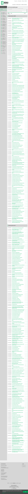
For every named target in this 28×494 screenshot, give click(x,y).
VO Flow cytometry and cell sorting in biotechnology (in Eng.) (17, 363)
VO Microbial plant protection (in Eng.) (17, 360)
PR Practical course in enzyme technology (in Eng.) (18, 102)
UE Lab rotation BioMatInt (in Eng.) (16, 424)
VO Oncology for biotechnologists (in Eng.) (17, 412)
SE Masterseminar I (14, 304)
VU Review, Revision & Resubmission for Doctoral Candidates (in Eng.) (17, 206)
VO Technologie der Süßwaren (16, 314)
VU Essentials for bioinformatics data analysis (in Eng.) (18, 386)
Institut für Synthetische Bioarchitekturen (4, 39)
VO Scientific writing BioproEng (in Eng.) (17, 212)
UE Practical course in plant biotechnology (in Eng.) (18, 365)
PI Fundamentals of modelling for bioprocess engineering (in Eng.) (18, 240)
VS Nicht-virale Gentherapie (15, 237)
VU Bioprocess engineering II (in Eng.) (17, 152)
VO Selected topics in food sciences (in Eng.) (18, 227)
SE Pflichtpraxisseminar (15, 418)
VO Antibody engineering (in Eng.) (16, 179)
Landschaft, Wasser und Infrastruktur (2, 470)
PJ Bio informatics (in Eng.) (15, 142)
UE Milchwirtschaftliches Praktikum (16, 355)
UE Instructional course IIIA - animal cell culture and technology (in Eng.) (18, 208)
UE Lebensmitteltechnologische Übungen (17, 91)
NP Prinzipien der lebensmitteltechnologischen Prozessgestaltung (18, 58)
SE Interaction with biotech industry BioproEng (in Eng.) (18, 432)
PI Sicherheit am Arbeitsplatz (15, 73)
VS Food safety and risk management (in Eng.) (18, 114)
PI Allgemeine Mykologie (15, 293)
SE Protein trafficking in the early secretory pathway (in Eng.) (17, 33)
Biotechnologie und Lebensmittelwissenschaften (4, 467)
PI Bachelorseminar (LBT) (15, 59)
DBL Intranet (3, 53)
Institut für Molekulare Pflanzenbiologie (4, 31)
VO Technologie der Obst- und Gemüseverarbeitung (16, 97)
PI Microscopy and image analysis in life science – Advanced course (17, 244)
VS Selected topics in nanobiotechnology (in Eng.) (17, 29)
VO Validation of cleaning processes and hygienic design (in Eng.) (17, 338)
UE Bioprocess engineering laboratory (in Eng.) (18, 153)
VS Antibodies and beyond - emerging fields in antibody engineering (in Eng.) (18, 396)
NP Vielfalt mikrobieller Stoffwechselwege (17, 294)
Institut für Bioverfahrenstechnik (4, 13)
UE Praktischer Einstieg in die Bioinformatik (17, 30)
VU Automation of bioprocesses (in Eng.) (17, 383)
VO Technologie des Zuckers (15, 99)
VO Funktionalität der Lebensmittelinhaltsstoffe (18, 310)
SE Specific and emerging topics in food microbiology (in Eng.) (17, 334)
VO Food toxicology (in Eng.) (15, 348)
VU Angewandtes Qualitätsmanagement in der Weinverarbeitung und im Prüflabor (18, 134)
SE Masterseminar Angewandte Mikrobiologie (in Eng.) (18, 23)
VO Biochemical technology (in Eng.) (17, 321)
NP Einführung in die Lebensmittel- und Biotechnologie (17, 44)
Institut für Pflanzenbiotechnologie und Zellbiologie (3, 35)
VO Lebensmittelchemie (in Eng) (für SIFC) (17, 117)
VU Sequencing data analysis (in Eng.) (17, 398)
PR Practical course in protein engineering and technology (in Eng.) (18, 112)
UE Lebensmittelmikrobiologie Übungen (17, 135)
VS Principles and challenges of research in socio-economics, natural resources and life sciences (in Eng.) (17, 218)
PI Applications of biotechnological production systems (18, 71)
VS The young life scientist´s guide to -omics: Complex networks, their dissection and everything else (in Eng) (18, 233)
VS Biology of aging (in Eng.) (15, 366)
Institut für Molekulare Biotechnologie (4, 28)
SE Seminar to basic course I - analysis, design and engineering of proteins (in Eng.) (18, 200)
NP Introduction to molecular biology (16, 46)
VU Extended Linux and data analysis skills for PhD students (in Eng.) (18, 451)
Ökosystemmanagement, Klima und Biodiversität (4, 476)
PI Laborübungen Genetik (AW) (16, 78)
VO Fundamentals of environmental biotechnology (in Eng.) (16, 394)
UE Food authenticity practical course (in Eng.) (18, 330)
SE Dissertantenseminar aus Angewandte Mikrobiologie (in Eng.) (17, 423)
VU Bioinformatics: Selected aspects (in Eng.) (18, 166)
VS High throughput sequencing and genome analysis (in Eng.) (18, 388)
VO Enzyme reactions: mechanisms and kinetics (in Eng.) (18, 323)
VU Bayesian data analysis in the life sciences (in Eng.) (18, 169)
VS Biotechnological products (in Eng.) (17, 238)
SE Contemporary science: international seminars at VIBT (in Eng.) (17, 229)
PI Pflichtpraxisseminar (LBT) (16, 263)
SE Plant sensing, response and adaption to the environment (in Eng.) (18, 194)
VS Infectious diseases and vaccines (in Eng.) (18, 175)
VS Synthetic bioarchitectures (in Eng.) (17, 180)
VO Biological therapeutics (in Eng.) (16, 159)
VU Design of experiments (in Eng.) (16, 25)
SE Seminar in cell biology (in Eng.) (16, 192)
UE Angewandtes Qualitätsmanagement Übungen (17, 129)
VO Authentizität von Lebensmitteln (16, 329)
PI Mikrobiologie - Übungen (15, 298)
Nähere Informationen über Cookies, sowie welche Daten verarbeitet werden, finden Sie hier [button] (12, 493)
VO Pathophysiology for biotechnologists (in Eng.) (17, 410)
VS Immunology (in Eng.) (15, 361)
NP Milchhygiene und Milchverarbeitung (17, 279)
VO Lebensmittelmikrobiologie (16, 126)
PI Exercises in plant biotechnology (16, 285)
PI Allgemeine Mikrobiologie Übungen (17, 45)
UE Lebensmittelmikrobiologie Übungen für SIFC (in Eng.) (17, 116)
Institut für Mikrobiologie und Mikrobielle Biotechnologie (4, 25)
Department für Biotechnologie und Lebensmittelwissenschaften (16, 8)
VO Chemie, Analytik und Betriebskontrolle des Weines (18, 105)
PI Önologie (13, 79)
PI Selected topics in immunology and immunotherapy (17, 291)
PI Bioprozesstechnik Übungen (16, 49)
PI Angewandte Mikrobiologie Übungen (17, 50)
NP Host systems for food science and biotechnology (17, 69)
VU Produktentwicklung (15, 132)
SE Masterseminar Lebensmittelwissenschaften (18, 85)
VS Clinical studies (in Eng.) (15, 156)
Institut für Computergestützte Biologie (4, 16)
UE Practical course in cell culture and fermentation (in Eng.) (17, 161)
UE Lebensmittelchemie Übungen (16, 125)
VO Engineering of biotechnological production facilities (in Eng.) (18, 164)
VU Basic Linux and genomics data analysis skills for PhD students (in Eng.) (17, 222)
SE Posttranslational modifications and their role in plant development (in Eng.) (18, 242)
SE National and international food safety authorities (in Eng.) (17, 340)
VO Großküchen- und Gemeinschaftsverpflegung (15, 93)
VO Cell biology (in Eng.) (15, 404)
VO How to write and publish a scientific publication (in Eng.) (17, 27)
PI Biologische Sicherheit (15, 74)
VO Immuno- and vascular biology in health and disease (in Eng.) (18, 376)
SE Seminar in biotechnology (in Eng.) (17, 384)
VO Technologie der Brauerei (16, 96)
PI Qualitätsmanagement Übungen (16, 54)
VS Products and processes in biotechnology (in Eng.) (18, 155)
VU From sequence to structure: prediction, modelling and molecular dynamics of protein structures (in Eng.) (18, 307)
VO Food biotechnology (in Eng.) (16, 313)
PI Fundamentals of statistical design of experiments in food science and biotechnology (18, 67)
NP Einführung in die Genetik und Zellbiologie (18, 40)
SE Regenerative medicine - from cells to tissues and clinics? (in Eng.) (17, 18)
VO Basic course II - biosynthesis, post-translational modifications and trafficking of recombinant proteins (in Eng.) (17, 438)
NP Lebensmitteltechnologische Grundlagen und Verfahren (17, 56)
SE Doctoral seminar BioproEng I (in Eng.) (17, 430)
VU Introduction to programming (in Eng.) (17, 176)
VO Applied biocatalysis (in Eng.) (16, 324)
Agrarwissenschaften (4, 465)
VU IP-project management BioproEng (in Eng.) (18, 211)
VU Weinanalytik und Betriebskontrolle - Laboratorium (17, 107)
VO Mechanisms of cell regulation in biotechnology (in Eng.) (16, 381)
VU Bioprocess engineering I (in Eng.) (17, 146)
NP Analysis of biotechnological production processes (17, 274)
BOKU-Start (9, 8)
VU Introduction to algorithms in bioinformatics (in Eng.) (18, 35)
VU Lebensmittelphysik (15, 347)
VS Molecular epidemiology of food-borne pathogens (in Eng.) (17, 342)
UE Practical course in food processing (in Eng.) (18, 309)
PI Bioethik (13, 271)
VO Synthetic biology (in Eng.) (16, 181)
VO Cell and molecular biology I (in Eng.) (17, 184)
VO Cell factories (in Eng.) (15, 147)
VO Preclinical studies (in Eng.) (16, 378)
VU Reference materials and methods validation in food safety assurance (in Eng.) (18, 336)
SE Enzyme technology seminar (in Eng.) (17, 318)
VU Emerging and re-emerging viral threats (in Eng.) (18, 20)
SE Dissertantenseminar (15, 198)
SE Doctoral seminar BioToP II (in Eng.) (17, 446)
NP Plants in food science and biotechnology (18, 284)
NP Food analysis (14, 281)
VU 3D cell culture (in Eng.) (15, 427)
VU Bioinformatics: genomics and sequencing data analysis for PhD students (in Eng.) (18, 449)
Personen (3, 48)
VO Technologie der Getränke (16, 315)
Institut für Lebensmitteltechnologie (4, 19)
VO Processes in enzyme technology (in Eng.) (18, 100)
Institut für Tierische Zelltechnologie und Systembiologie (4, 42)
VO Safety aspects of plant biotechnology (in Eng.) (17, 141)
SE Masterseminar (14, 413)
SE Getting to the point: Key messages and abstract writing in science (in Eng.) (17, 302)
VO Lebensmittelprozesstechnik (16, 90)
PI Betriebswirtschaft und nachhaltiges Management (17, 268)
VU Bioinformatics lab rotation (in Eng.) (17, 167)
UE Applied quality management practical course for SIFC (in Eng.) (17, 121)
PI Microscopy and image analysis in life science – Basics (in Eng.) (17, 37)
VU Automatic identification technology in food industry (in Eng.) (18, 344)
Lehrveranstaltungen (4, 50)
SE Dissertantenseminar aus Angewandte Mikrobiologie (17, 203)
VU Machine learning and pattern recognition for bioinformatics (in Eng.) (18, 391)
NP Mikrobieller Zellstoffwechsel (16, 258)
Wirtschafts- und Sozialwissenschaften (4, 479)
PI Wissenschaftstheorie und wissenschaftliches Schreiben (18, 62)
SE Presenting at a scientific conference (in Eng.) (17, 82)
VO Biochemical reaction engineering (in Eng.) (18, 86)
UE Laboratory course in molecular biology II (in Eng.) (18, 186)
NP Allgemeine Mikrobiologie (16, 252)
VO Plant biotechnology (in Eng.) (16, 139)
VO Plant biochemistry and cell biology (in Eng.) (18, 407)
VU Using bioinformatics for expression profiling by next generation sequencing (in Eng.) (18, 162)
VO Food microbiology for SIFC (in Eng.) (17, 122)
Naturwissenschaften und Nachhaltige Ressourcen (4, 474)
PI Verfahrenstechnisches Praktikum (16, 75)
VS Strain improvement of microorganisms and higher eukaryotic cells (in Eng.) (18, 358)
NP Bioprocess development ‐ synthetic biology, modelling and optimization (18, 65)
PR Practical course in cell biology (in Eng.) (17, 191)
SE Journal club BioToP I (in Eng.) (16, 201)
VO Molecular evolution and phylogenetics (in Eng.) (18, 172)
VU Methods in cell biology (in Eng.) (16, 417)
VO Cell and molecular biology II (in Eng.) (17, 187)
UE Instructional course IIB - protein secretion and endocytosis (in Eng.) (18, 443)
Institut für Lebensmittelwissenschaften (4, 22)
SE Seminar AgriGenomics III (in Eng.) (17, 220)
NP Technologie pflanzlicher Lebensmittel (17, 280)
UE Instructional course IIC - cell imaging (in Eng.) (17, 445)
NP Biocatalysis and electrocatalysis (16, 272)
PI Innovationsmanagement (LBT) (16, 270)
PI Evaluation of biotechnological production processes (17, 276)
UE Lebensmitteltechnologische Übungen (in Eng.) (18, 109)
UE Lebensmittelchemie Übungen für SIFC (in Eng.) (18, 119)
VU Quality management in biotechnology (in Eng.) (18, 149)
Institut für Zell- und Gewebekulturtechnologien (4, 46)
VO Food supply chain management (16, 354)
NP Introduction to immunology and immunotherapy (16, 289)
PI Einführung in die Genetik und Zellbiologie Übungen (18, 42)
